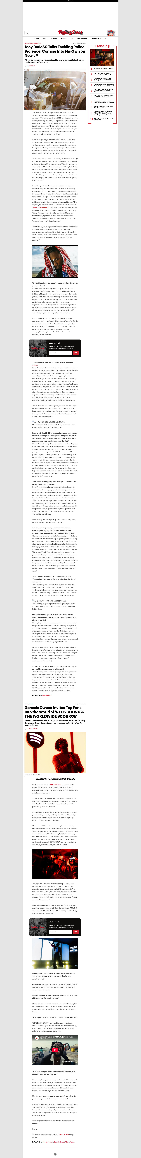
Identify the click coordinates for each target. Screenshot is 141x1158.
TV (72, 38)
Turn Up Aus (64, 1134)
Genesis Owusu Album (61, 1142)
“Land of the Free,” (40, 207)
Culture (54, 38)
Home (26, 43)
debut (34, 365)
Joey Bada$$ (47, 695)
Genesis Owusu (47, 1142)
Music (45, 38)
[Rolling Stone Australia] (70, 34)
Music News (37, 43)
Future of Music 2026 (99, 38)
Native (72, 1142)
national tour (55, 785)
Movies (63, 38)
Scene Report (82, 38)
